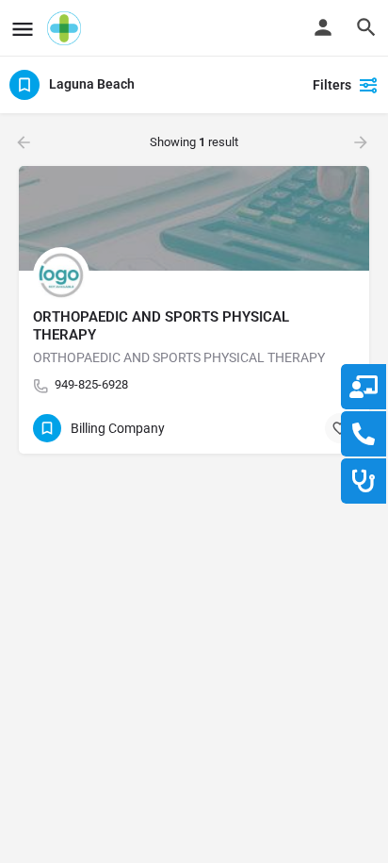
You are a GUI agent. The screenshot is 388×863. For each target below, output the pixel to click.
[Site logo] (66, 28)
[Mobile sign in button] (323, 27)
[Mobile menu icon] (22, 28)
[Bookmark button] (340, 428)
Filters (332, 84)
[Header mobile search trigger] (366, 27)
